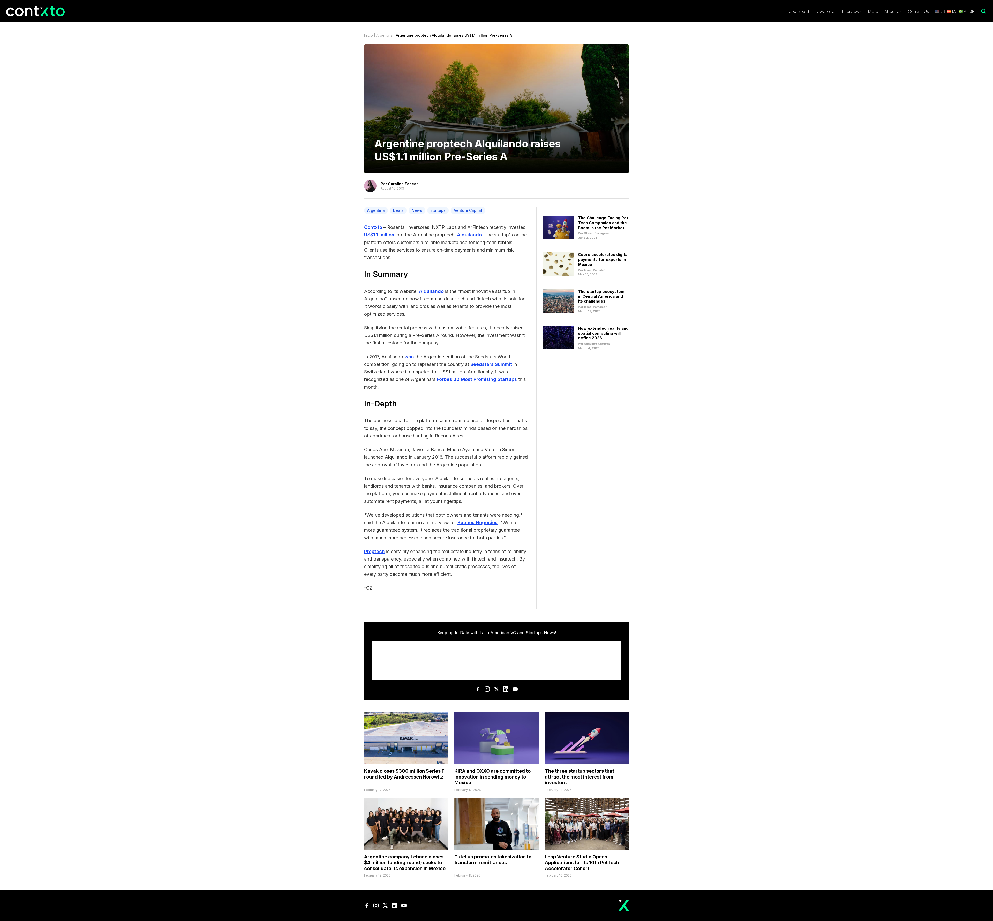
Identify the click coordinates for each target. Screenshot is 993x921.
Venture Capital (468, 210)
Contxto (373, 227)
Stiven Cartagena (596, 233)
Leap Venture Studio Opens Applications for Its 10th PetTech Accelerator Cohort (582, 862)
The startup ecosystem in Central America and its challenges (601, 296)
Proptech (374, 551)
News (417, 210)
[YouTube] (515, 689)
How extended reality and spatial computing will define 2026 (603, 333)
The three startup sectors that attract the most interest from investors (579, 776)
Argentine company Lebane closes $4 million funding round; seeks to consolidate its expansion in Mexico (405, 862)
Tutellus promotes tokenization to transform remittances (492, 859)
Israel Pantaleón (595, 270)
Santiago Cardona (597, 343)
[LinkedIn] (505, 689)
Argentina (384, 35)
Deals (398, 210)
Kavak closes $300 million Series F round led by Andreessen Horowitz (404, 774)
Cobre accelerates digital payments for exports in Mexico (603, 259)
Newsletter (825, 11)
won (409, 356)
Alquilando (469, 234)
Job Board (799, 11)
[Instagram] (487, 689)
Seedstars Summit (491, 364)
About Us (893, 11)
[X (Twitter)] (496, 689)
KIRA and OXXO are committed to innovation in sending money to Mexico (492, 776)
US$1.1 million (380, 234)
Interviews (852, 11)
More (873, 11)
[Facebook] (477, 689)
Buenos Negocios (477, 522)
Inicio (368, 35)
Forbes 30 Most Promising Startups (477, 379)
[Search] (984, 11)
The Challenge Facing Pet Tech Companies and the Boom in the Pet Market (603, 222)
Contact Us (918, 11)
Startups (438, 210)
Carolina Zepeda (403, 184)
